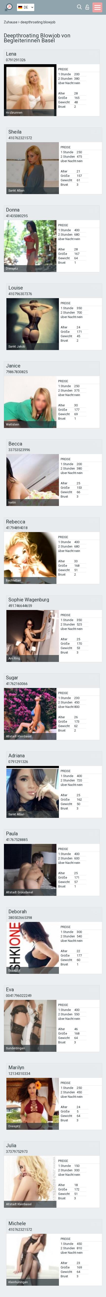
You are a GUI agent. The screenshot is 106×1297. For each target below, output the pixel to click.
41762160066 (17, 684)
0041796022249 (19, 995)
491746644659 (20, 606)
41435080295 (17, 216)
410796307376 (20, 294)
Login (88, 5)
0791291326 (16, 60)
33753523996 (19, 450)
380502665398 (20, 918)
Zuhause (11, 22)
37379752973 (17, 1151)
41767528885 (17, 840)
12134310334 (19, 1073)
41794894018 (17, 528)
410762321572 (20, 138)
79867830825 (17, 372)
